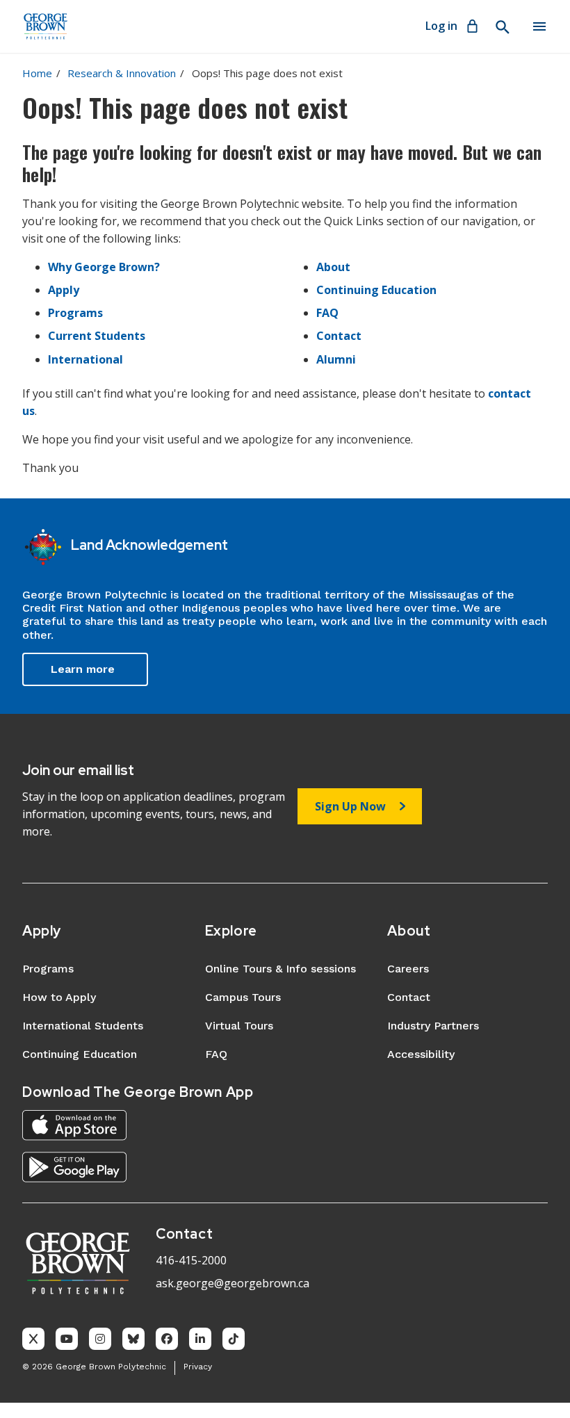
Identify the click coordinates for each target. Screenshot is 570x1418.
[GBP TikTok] (233, 1339)
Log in (441, 25)
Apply (63, 290)
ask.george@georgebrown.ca (232, 1283)
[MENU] (539, 26)
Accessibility (421, 1054)
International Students (82, 1025)
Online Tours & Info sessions (280, 968)
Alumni (336, 359)
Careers (408, 968)
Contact (338, 335)
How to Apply (59, 997)
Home (37, 73)
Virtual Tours (239, 1025)
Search (501, 27)
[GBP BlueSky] (133, 1339)
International (85, 359)
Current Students (96, 335)
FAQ (327, 312)
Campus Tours (243, 997)
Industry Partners (433, 1025)
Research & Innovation (121, 73)
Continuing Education (376, 290)
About (333, 267)
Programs (75, 312)
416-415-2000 (191, 1260)
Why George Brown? (104, 267)
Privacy (198, 1366)
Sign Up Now (350, 806)
